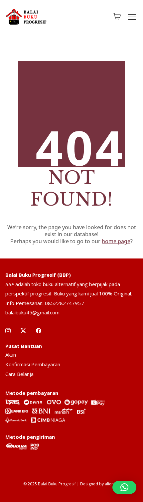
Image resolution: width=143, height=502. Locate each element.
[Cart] (117, 17)
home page (116, 241)
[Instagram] (8, 330)
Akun (10, 355)
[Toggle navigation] (132, 17)
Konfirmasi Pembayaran (32, 364)
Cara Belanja (19, 374)
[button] (124, 487)
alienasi (112, 484)
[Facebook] (38, 330)
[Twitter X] (23, 330)
